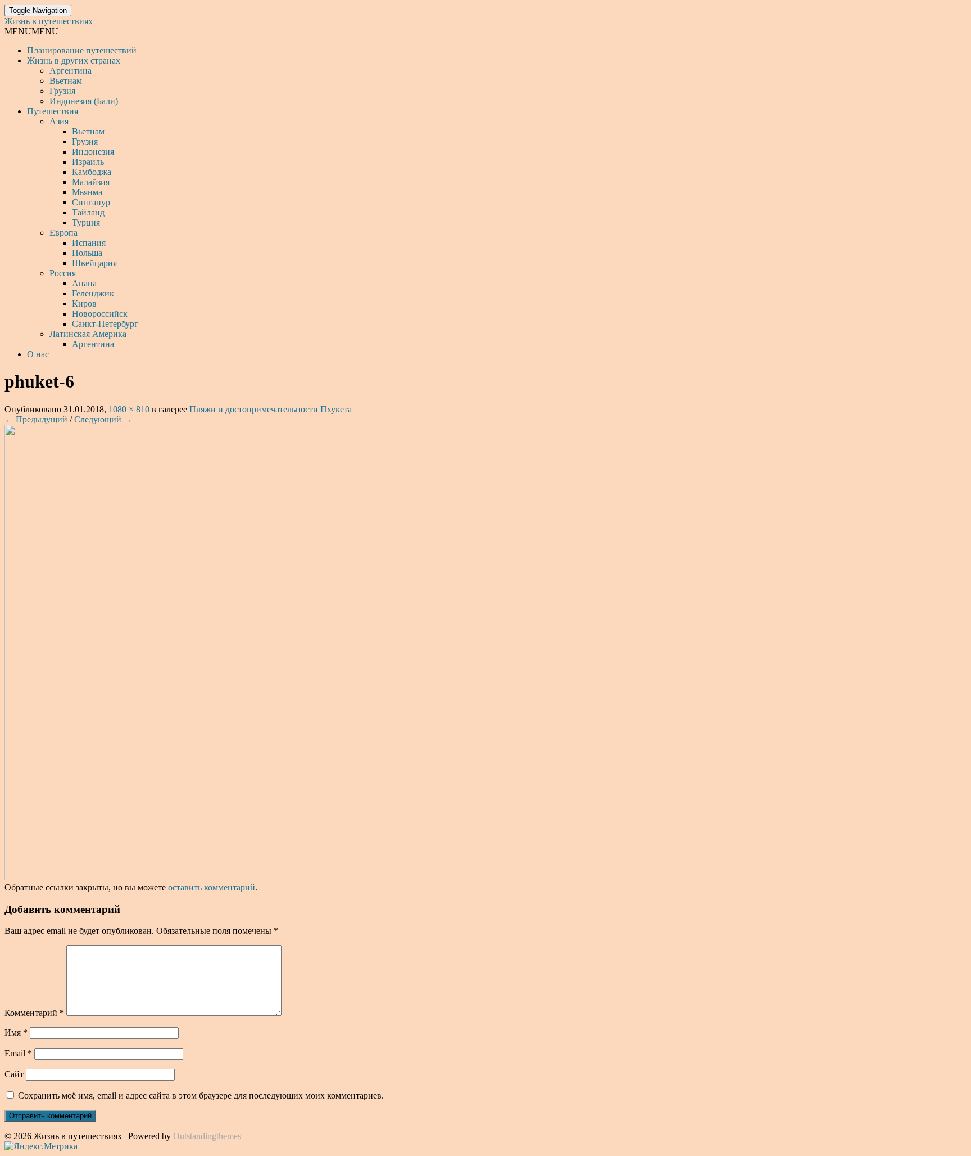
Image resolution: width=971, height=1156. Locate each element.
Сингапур (91, 202)
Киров (84, 303)
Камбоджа (91, 172)
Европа (63, 232)
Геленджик (93, 293)
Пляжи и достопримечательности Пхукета (270, 409)
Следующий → (103, 419)
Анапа (84, 283)
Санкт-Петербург (105, 324)
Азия (59, 121)
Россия (62, 273)
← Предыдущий (35, 419)
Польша (87, 253)
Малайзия (91, 182)
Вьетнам (65, 81)
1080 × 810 (128, 409)
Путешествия (52, 111)
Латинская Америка (87, 334)
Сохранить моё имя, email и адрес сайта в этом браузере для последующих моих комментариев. (201, 1095)
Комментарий (34, 1013)
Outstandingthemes (207, 1136)
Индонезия (93, 151)
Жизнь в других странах (73, 60)
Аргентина (70, 70)
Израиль (88, 162)
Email (18, 1053)
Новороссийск (100, 313)
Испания (89, 243)
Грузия (62, 91)
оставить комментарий (211, 887)
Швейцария (94, 263)
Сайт (14, 1074)
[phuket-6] (307, 877)
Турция (86, 222)
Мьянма (87, 192)
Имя (16, 1032)
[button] (31, 31)
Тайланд (88, 212)
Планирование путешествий (82, 50)
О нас (38, 354)
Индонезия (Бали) (83, 101)
